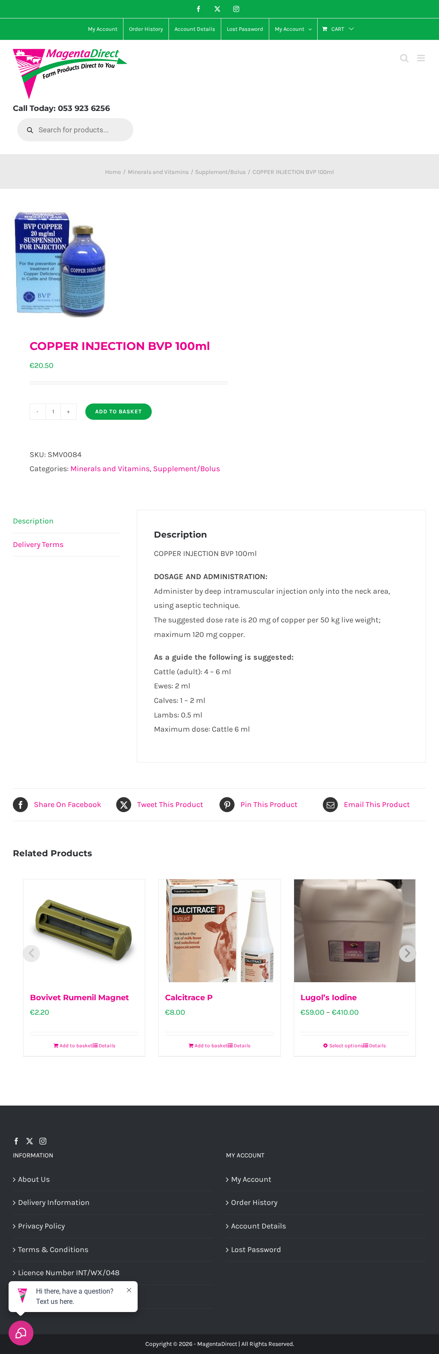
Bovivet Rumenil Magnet (79, 997)
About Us (34, 1179)
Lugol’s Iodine (329, 997)
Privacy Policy (41, 1226)
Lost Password (256, 1249)
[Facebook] (16, 1141)
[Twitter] (29, 1141)
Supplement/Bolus (186, 468)
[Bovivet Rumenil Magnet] (84, 930)
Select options (346, 1046)
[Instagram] (42, 1141)
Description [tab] (33, 521)
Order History (254, 1202)
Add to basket (118, 411)
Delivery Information (54, 1202)
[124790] (112, 263)
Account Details (258, 1226)
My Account (251, 1179)
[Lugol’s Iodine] (354, 930)
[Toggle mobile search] (404, 58)
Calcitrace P (189, 997)
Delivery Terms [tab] (38, 544)
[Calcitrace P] (219, 930)
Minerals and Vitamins (110, 468)
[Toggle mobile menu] (421, 58)
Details (107, 1046)
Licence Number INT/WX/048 (69, 1272)
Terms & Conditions (53, 1249)
